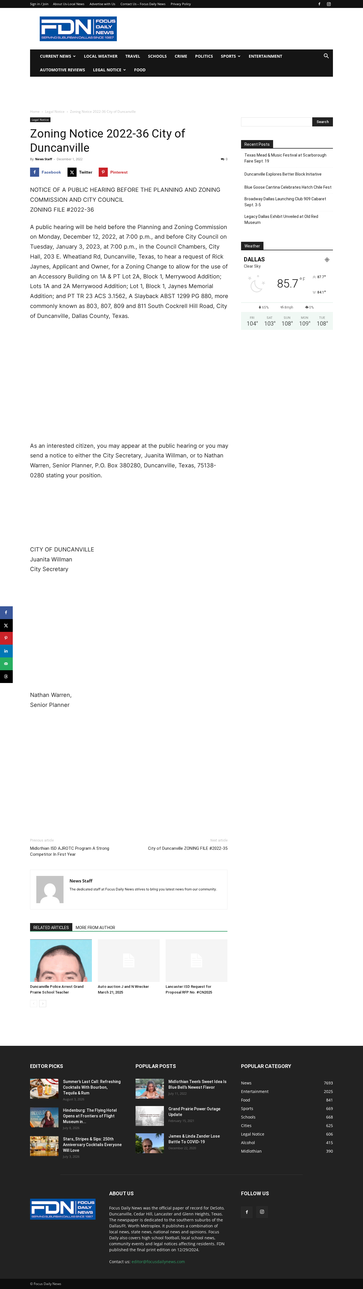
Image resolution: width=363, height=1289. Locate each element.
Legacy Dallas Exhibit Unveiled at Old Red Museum (281, 219)
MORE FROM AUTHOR (95, 927)
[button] (326, 56)
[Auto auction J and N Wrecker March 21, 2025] (129, 960)
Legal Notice (107, 69)
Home (35, 111)
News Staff (43, 159)
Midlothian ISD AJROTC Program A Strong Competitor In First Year (69, 851)
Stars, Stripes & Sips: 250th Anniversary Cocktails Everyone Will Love (92, 1145)
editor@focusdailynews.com (158, 1261)
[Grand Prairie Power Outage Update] (150, 1116)
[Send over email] (6, 663)
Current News (55, 56)
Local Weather (100, 56)
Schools (157, 56)
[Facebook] (319, 4)
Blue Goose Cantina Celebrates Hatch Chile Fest (288, 187)
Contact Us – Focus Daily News (143, 4)
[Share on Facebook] (6, 612)
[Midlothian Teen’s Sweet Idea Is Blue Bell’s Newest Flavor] (150, 1089)
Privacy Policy (181, 4)
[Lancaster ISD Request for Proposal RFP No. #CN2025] (196, 960)
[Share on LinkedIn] (6, 651)
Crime (181, 56)
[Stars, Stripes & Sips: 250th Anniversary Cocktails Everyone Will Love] (44, 1146)
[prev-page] (33, 1003)
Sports (228, 56)
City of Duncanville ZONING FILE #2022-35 (187, 848)
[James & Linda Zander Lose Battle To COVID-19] (150, 1143)
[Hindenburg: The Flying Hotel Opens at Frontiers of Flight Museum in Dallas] (44, 1117)
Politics (204, 56)
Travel (132, 56)
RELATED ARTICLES (51, 927)
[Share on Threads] (6, 676)
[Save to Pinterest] (6, 638)
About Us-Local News (68, 4)
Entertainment (265, 56)
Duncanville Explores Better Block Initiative (283, 174)
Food (139, 69)
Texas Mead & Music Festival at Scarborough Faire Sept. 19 (285, 158)
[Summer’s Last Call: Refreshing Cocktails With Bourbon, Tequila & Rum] (44, 1089)
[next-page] (42, 1003)
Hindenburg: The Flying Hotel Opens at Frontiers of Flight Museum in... (90, 1116)
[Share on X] (6, 625)
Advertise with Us (102, 4)
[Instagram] (328, 4)
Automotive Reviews (62, 69)
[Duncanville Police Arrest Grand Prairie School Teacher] (61, 960)
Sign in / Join (39, 4)
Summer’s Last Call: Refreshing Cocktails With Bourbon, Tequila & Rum (92, 1087)
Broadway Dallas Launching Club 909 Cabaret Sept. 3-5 (285, 202)
